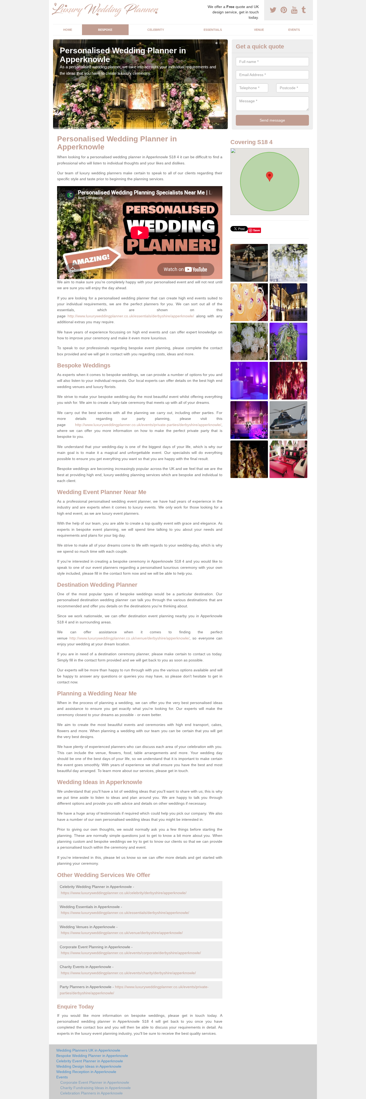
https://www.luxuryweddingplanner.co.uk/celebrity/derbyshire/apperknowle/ (123, 893)
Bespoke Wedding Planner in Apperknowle (92, 1055)
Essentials (213, 29)
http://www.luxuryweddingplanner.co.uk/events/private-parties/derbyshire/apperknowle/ (148, 425)
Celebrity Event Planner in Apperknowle (89, 1061)
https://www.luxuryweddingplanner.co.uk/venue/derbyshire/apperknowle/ (122, 933)
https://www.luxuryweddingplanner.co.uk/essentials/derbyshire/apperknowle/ (125, 912)
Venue (259, 29)
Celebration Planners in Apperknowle (91, 1093)
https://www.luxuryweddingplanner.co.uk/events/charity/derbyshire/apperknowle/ (128, 973)
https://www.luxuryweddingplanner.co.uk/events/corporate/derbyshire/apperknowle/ (131, 953)
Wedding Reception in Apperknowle (86, 1072)
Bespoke (105, 29)
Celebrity (155, 29)
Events (294, 29)
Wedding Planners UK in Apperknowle (88, 1050)
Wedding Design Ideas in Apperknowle (88, 1066)
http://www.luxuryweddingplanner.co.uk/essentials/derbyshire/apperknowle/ (131, 316)
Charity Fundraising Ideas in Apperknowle (95, 1088)
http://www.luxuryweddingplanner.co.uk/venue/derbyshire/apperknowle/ (129, 638)
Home (67, 29)
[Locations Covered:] (55, 4)
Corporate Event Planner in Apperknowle (94, 1082)
